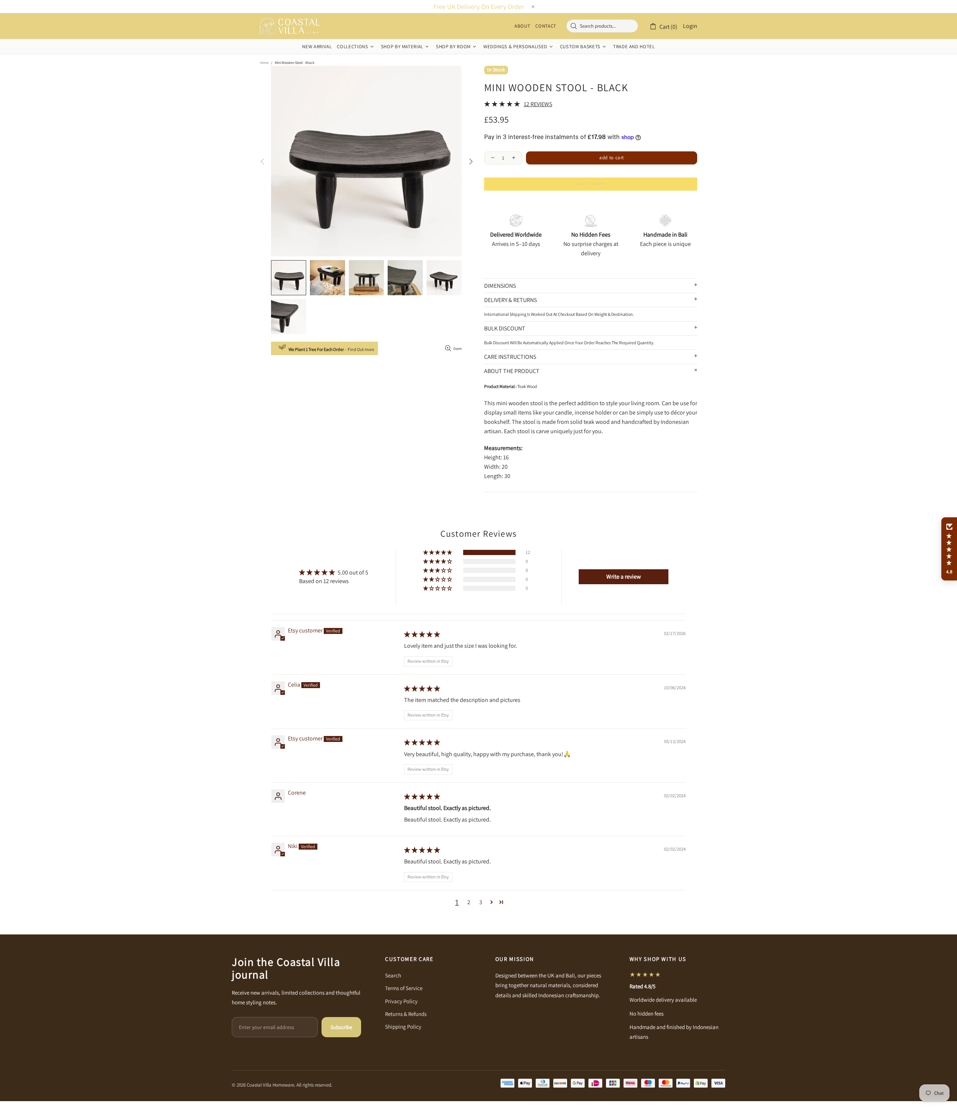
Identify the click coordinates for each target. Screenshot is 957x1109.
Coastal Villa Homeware (290, 26)
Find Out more (361, 349)
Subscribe (341, 1027)
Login (690, 26)
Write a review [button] (623, 576)
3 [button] (480, 902)
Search (393, 975)
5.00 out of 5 (353, 572)
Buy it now (590, 184)
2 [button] (468, 902)
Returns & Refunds (406, 1013)
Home (264, 62)
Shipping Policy (403, 1026)
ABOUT (522, 26)
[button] (438, 552)
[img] (422, 634)
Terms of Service (403, 988)
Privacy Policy (401, 1001)
